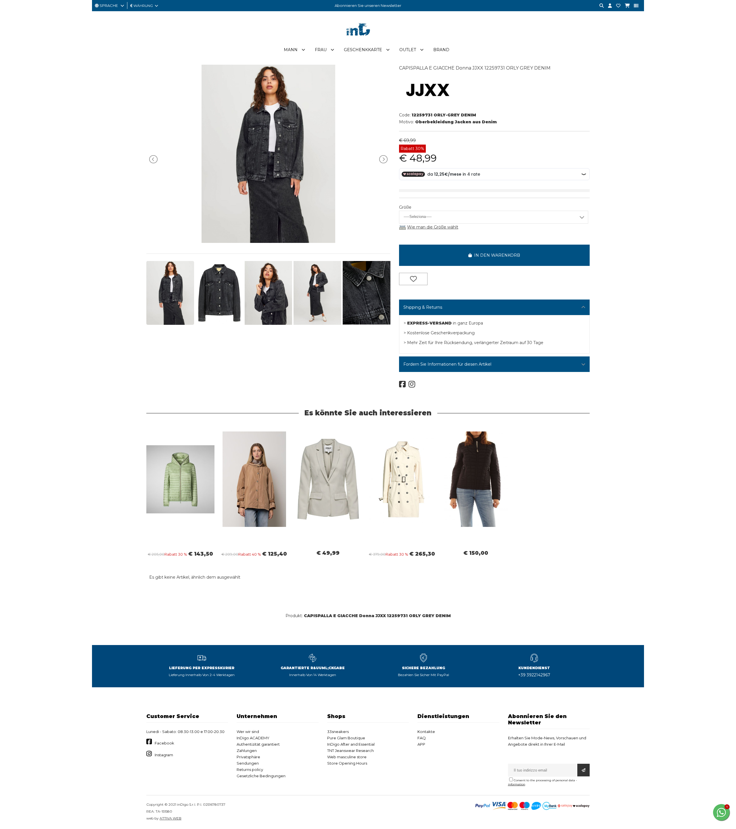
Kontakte (426, 731)
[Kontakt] (616, 6)
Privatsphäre (248, 757)
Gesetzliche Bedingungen (261, 776)
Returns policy (250, 769)
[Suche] (599, 6)
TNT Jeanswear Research (350, 750)
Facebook (164, 743)
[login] (608, 6)
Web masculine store (347, 757)
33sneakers (338, 731)
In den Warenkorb (496, 255)
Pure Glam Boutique (346, 738)
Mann (291, 49)
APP (421, 744)
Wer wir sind (248, 731)
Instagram (164, 755)
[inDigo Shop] (368, 40)
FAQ (421, 738)
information (516, 784)
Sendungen (248, 763)
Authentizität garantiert (258, 744)
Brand (441, 49)
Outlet (407, 49)
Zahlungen (247, 750)
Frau (321, 49)
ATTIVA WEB (170, 818)
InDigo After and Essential (351, 744)
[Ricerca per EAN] (634, 6)
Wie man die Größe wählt (432, 227)
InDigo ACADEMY (253, 738)
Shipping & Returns (422, 307)
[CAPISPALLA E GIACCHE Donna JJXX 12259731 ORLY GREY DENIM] (268, 241)
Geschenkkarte (363, 49)
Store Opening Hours (347, 763)
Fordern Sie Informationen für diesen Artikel (447, 364)
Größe (405, 207)
